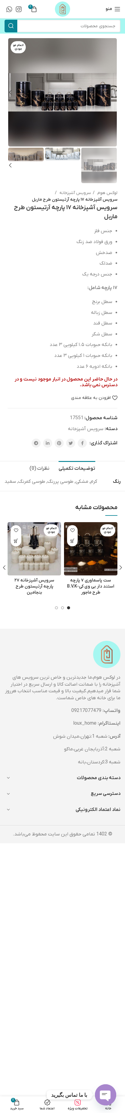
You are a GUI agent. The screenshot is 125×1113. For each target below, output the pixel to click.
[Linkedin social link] (47, 443)
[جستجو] (11, 26)
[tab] (77, 468)
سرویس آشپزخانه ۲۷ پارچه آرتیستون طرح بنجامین (34, 586)
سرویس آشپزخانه (74, 193)
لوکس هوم (106, 193)
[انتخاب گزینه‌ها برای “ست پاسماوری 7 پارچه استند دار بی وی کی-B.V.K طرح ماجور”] (72, 541)
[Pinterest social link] (59, 443)
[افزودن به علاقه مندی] (72, 530)
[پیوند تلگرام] (36, 443)
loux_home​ (84, 723)
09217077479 (86, 711)
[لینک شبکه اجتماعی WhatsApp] (9, 9)
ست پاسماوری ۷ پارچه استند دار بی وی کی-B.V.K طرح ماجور (90, 586)
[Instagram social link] (18, 9)
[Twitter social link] (70, 443)
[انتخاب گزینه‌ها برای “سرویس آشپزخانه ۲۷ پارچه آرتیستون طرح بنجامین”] (16, 541)
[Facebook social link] (82, 443)
